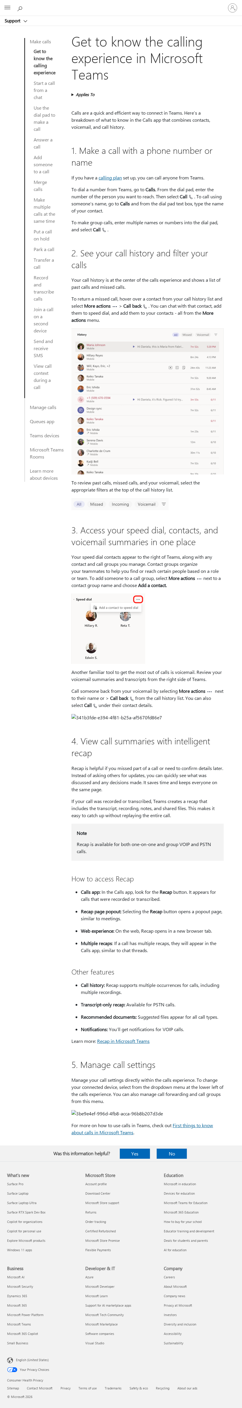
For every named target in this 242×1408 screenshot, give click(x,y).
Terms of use (88, 1388)
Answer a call (43, 143)
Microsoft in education (180, 1184)
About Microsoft (175, 1286)
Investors (170, 1315)
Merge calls (40, 185)
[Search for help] (21, 7)
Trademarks (113, 1388)
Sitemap (13, 1388)
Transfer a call (44, 263)
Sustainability (173, 1343)
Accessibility (173, 1333)
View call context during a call (43, 376)
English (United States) (32, 1360)
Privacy (65, 1388)
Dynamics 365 (17, 1296)
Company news (174, 1296)
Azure (89, 1277)
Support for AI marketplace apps (108, 1305)
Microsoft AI (15, 1277)
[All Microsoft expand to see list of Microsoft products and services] (7, 8)
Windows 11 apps (19, 1250)
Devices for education (179, 1193)
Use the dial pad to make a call (44, 118)
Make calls (40, 41)
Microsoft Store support (102, 1203)
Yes (134, 1153)
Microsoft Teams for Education (185, 1203)
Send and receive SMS (43, 348)
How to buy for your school (183, 1221)
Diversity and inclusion (180, 1324)
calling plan (110, 177)
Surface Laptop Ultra (22, 1203)
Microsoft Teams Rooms (47, 453)
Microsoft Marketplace (101, 1324)
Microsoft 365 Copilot (22, 1333)
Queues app (42, 421)
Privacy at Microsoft (178, 1305)
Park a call (44, 249)
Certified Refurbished (100, 1231)
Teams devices (44, 435)
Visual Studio (94, 1343)
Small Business (17, 1343)
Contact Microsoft (40, 1388)
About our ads (187, 1388)
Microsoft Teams (19, 1324)
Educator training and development (189, 1231)
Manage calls (43, 407)
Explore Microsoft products (26, 1240)
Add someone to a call (43, 164)
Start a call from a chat (44, 90)
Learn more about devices (44, 474)
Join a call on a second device (43, 320)
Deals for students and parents (186, 1240)
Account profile (96, 1184)
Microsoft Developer (100, 1286)
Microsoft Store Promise (102, 1240)
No (172, 1153)
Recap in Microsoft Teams (123, 1041)
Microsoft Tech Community (104, 1315)
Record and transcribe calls (44, 288)
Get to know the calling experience (44, 61)
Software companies (99, 1333)
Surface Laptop (17, 1193)
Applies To (85, 94)
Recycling (162, 1388)
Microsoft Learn (96, 1296)
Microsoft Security (20, 1286)
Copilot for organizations (24, 1221)
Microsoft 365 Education (181, 1212)
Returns (91, 1212)
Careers (169, 1277)
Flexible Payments (98, 1250)
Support (13, 21)
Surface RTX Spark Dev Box (26, 1212)
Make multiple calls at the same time (44, 210)
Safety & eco (139, 1388)
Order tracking (95, 1221)
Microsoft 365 (17, 1305)
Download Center (97, 1193)
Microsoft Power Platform (25, 1315)
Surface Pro (15, 1184)
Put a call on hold (43, 235)
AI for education (175, 1250)
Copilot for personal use (24, 1231)
